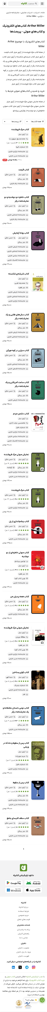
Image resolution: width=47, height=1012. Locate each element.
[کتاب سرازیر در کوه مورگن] (38, 358)
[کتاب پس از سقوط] (38, 790)
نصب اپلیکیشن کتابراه (34, 976)
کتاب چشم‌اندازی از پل (19, 521)
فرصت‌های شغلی (23, 919)
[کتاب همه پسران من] (38, 604)
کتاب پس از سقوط (21, 782)
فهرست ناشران (23, 956)
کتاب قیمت (23, 169)
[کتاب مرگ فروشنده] (38, 137)
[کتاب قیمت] (38, 177)
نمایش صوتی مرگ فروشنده (16, 454)
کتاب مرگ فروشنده (20, 129)
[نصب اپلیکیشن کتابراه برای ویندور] (14, 890)
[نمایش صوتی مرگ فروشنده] (38, 462)
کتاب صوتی (10, 976)
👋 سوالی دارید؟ (31, 1000)
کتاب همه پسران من (19, 596)
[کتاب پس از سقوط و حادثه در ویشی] (38, 750)
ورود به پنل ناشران (23, 952)
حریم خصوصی (23, 915)
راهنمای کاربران (23, 933)
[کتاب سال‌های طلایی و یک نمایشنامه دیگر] (38, 322)
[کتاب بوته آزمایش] (38, 240)
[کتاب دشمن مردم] (38, 421)
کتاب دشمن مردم (21, 413)
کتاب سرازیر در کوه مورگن (17, 350)
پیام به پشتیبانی (23, 929)
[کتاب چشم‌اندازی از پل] (38, 529)
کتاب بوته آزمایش (21, 233)
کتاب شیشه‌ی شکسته (18, 274)
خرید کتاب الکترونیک (37, 980)
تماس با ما (23, 938)
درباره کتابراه (23, 907)
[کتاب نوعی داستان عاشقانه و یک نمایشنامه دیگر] (38, 715)
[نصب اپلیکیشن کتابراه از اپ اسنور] (33, 890)
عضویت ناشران (23, 948)
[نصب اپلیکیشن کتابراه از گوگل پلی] (14, 883)
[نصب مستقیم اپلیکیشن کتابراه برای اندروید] (33, 883)
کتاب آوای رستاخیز (20, 672)
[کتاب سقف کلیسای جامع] (38, 825)
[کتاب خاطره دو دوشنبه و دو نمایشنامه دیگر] (38, 204)
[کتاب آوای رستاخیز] (38, 680)
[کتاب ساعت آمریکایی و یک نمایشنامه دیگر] (38, 390)
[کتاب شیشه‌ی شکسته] (38, 281)
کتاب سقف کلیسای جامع (18, 818)
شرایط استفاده (23, 911)
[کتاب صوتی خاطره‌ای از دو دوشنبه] (38, 560)
